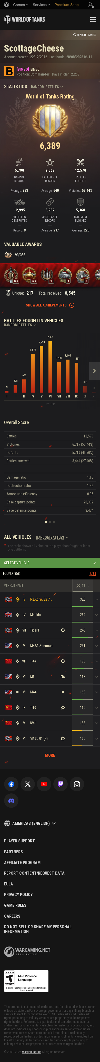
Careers (12, 916)
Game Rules (15, 905)
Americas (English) (31, 823)
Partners (13, 852)
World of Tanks (24, 20)
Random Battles (45, 87)
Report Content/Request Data (34, 873)
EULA (8, 884)
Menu (93, 20)
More (50, 755)
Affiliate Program (22, 862)
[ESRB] (26, 981)
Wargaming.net (31, 1052)
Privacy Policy (18, 894)
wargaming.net (27, 952)
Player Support (19, 841)
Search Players (86, 35)
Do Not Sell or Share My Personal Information (38, 929)
